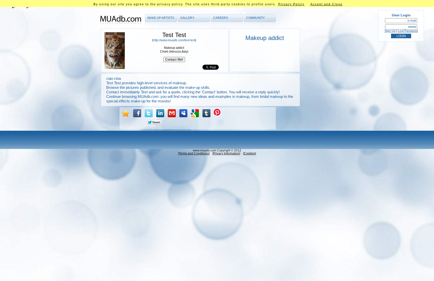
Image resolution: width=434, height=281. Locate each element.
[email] (172, 113)
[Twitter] (149, 113)
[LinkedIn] (160, 113)
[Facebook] (137, 113)
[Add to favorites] (126, 113)
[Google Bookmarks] (195, 113)
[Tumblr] (206, 113)
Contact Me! (174, 59)
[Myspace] (183, 113)
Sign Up (390, 31)
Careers (220, 18)
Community (255, 18)
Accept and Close (326, 4)
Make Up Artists (160, 18)
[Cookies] (249, 153)
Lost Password (408, 31)
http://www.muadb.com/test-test (174, 40)
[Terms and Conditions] (193, 153)
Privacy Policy (291, 4)
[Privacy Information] (226, 153)
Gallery (187, 18)
